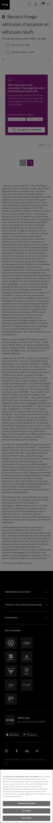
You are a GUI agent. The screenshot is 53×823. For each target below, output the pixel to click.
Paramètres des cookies (26, 803)
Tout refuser (26, 811)
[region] (26, 796)
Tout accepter (26, 818)
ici (26, 794)
